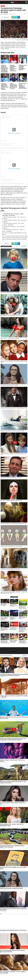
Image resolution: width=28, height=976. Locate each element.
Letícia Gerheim (5, 13)
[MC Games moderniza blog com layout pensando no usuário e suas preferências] (14, 624)
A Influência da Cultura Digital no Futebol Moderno (23, 617)
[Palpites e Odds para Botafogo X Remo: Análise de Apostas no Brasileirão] (5, 624)
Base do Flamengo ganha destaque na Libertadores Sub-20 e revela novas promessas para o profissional (23, 629)
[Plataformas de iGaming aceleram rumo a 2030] (5, 601)
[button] (26, 2)
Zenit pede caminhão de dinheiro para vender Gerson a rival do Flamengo (5, 86)
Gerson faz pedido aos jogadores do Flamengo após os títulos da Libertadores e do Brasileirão (4, 68)
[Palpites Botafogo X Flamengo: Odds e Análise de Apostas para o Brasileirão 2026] (23, 636)
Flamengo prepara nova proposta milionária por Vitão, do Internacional (13, 68)
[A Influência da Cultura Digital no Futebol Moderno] (23, 613)
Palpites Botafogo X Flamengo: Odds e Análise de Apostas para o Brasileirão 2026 (23, 641)
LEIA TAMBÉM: (14, 596)
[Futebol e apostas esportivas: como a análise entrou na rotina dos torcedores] (23, 602)
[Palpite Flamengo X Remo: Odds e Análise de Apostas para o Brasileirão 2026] (14, 636)
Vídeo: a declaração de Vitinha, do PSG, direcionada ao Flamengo (13, 86)
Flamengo (2, 602)
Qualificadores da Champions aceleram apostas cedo (13, 605)
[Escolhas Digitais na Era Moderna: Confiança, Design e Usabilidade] (14, 613)
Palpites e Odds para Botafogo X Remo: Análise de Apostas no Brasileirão (5, 629)
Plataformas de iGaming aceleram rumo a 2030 (4, 604)
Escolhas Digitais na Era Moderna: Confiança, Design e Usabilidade (13, 618)
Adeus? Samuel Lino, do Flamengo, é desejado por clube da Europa (22, 86)
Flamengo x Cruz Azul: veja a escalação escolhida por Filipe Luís (23, 67)
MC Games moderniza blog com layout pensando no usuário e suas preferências (14, 628)
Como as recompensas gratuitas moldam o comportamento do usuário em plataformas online (5, 618)
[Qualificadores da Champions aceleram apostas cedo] (14, 601)
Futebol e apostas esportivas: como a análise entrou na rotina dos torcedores (23, 607)
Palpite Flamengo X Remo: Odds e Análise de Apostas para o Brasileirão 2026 (14, 641)
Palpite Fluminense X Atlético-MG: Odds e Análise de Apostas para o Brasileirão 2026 (5, 641)
